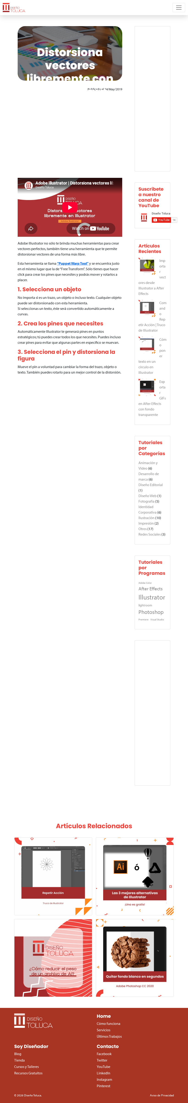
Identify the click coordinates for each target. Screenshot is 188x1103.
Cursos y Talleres (26, 1066)
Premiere (143, 619)
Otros (142, 528)
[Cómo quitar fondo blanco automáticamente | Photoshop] (135, 958)
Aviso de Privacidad (162, 1095)
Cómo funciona (108, 1023)
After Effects (150, 588)
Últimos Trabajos (109, 1036)
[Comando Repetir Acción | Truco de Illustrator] (147, 308)
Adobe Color (145, 582)
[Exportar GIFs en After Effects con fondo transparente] (147, 387)
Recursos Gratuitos (28, 1073)
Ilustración (146, 517)
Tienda (19, 1060)
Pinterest (103, 1086)
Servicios (103, 1030)
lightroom (145, 605)
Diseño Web (147, 495)
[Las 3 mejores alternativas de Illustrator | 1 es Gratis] (135, 876)
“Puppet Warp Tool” (72, 263)
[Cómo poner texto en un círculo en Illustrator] (147, 345)
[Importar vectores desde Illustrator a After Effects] (147, 266)
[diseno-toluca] (14, 7)
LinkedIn (103, 1073)
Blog (17, 1053)
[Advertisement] (70, 135)
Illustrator (151, 597)
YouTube (103, 1066)
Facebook (104, 1053)
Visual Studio (157, 619)
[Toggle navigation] (178, 7)
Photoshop (151, 611)
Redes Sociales (149, 534)
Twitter (102, 1060)
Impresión (146, 523)
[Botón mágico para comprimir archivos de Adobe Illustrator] (53, 958)
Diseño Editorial (150, 484)
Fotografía (146, 501)
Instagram (104, 1079)
